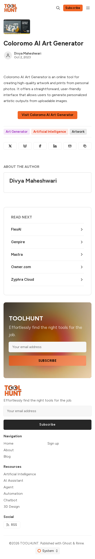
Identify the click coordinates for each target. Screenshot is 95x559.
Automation (13, 493)
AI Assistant (13, 480)
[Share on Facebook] (40, 146)
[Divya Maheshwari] (8, 55)
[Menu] (87, 7)
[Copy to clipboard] (84, 146)
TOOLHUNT (29, 543)
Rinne (80, 543)
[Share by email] (70, 146)
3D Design (12, 506)
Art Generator (17, 132)
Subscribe (72, 7)
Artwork (78, 132)
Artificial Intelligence (49, 132)
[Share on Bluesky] (25, 146)
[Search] (58, 7)
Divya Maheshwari (27, 53)
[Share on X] (10, 146)
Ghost (67, 543)
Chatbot (10, 500)
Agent (8, 487)
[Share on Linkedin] (55, 146)
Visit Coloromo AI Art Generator (47, 115)
